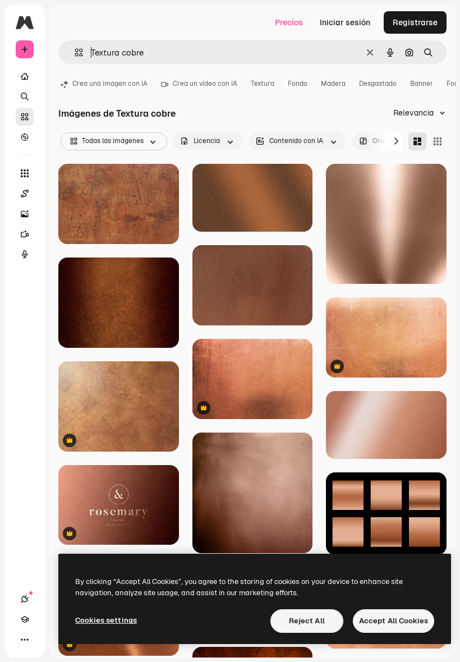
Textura (262, 83)
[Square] (438, 141)
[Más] (25, 640)
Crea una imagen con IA (110, 83)
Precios (289, 22)
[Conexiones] (25, 599)
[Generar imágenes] (25, 214)
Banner (421, 83)
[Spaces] (25, 194)
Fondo (297, 83)
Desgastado (378, 83)
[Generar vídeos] (25, 234)
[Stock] (25, 117)
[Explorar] (25, 137)
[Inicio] (25, 76)
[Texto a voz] (25, 254)
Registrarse (415, 22)
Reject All (307, 621)
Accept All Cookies (393, 621)
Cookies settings (106, 620)
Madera (333, 83)
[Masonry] (417, 141)
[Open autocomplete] (74, 52)
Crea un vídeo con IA (205, 83)
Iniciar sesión (345, 22)
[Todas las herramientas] (25, 173)
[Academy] (25, 619)
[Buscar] (25, 96)
